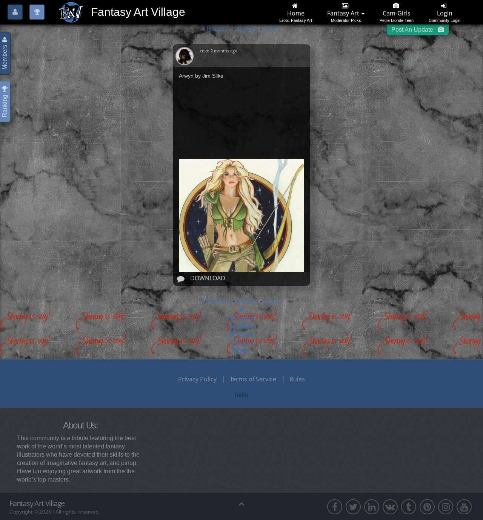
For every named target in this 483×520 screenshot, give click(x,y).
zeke (205, 50)
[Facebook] (241, 310)
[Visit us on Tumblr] (408, 506)
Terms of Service (253, 379)
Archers (248, 28)
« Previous (216, 28)
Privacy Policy (197, 379)
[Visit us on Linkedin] (371, 506)
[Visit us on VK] (390, 506)
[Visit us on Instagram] (445, 506)
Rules (297, 379)
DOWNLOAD (207, 278)
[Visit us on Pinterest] (427, 506)
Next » (272, 28)
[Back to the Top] (241, 503)
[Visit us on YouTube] (464, 506)
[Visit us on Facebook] (334, 506)
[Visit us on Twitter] (353, 506)
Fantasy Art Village (37, 503)
